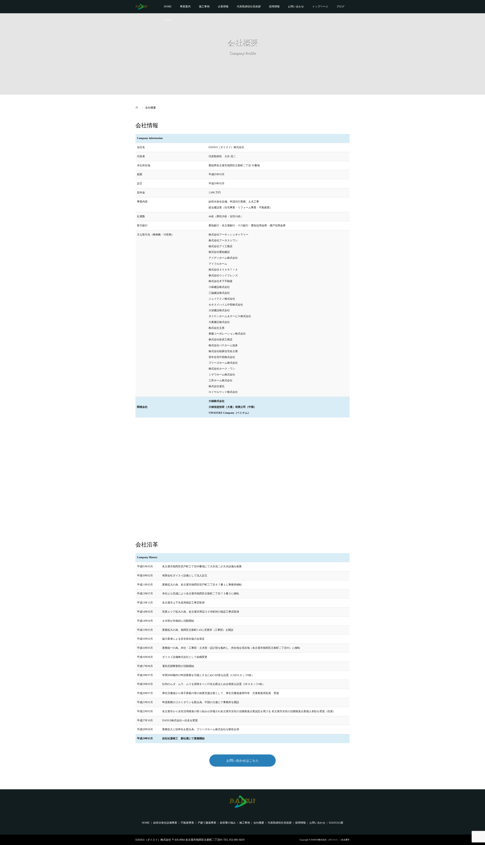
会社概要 (258, 822)
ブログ (340, 6)
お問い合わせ (296, 6)
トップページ (320, 6)
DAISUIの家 (336, 822)
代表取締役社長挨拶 (249, 6)
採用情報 (274, 6)
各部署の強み (228, 822)
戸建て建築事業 (207, 822)
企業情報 (223, 6)
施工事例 (204, 6)
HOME (168, 6)
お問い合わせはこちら (242, 760)
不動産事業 (187, 822)
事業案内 (185, 6)
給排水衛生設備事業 (165, 822)
